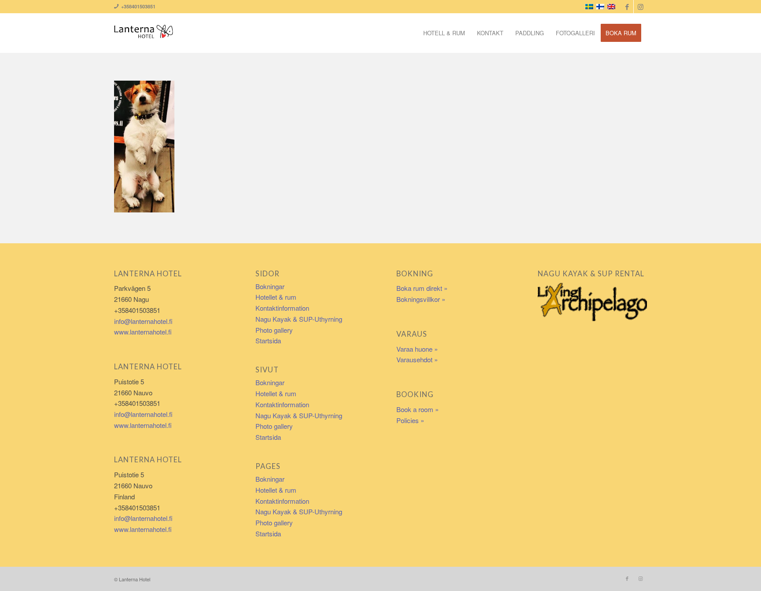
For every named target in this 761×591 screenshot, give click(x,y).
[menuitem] (444, 33)
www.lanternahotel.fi (143, 331)
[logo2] (144, 33)
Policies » (410, 420)
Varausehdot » (417, 359)
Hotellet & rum (275, 296)
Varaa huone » (417, 348)
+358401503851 (136, 6)
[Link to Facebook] (627, 6)
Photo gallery (274, 330)
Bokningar (269, 286)
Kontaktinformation (282, 307)
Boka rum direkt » (421, 288)
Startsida (268, 340)
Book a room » (417, 409)
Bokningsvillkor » (420, 299)
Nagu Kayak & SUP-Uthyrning (298, 318)
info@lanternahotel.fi (143, 321)
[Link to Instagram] (640, 6)
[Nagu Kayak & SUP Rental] (592, 301)
